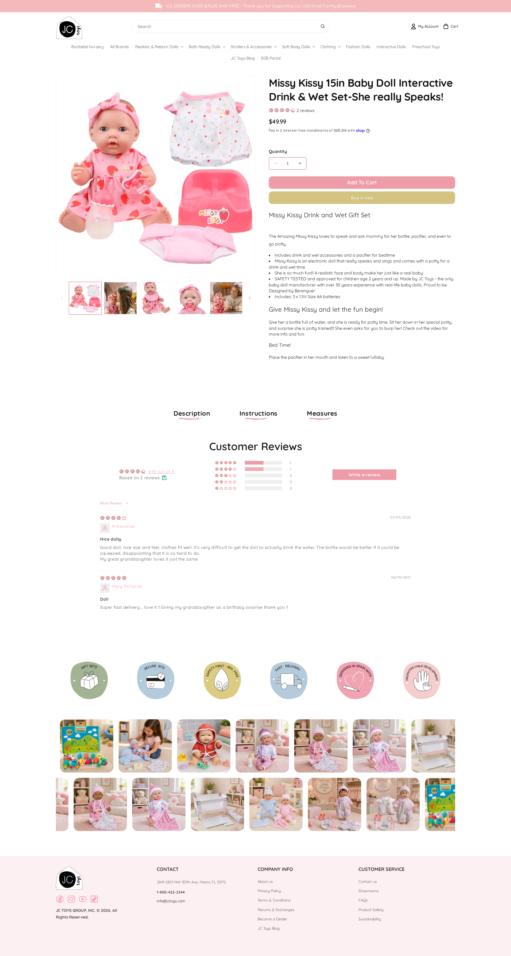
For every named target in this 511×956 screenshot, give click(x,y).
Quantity (278, 151)
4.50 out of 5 (161, 471)
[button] (159, 47)
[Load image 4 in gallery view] (191, 298)
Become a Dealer (272, 919)
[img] (113, 518)
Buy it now (362, 197)
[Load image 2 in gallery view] (120, 298)
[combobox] (229, 26)
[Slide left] (62, 298)
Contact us (367, 881)
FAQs (363, 900)
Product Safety (371, 909)
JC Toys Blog (269, 928)
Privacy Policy (269, 890)
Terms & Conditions (274, 900)
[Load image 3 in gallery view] (155, 298)
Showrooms (368, 890)
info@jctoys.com (171, 901)
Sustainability (369, 919)
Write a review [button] (364, 474)
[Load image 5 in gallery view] (226, 298)
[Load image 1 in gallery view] (85, 298)
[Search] (323, 26)
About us (265, 881)
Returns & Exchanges (276, 909)
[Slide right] (250, 298)
